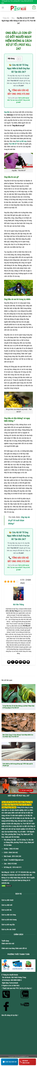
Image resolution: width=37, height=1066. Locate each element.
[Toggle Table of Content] (18, 59)
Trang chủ (6, 18)
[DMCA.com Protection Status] (7, 886)
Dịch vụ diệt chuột (7, 900)
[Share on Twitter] (16, 662)
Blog (13, 18)
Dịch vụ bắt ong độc (8, 925)
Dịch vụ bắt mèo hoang (9, 920)
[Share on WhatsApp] (9, 662)
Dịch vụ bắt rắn (7, 910)
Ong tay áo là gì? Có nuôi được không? (19, 520)
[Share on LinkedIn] (28, 662)
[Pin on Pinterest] (24, 662)
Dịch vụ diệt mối (7, 905)
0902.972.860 (23, 94)
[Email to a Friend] (20, 662)
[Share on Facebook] (12, 662)
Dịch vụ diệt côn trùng (9, 915)
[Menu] (3, 7)
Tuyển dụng (5, 941)
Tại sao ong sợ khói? (16, 100)
